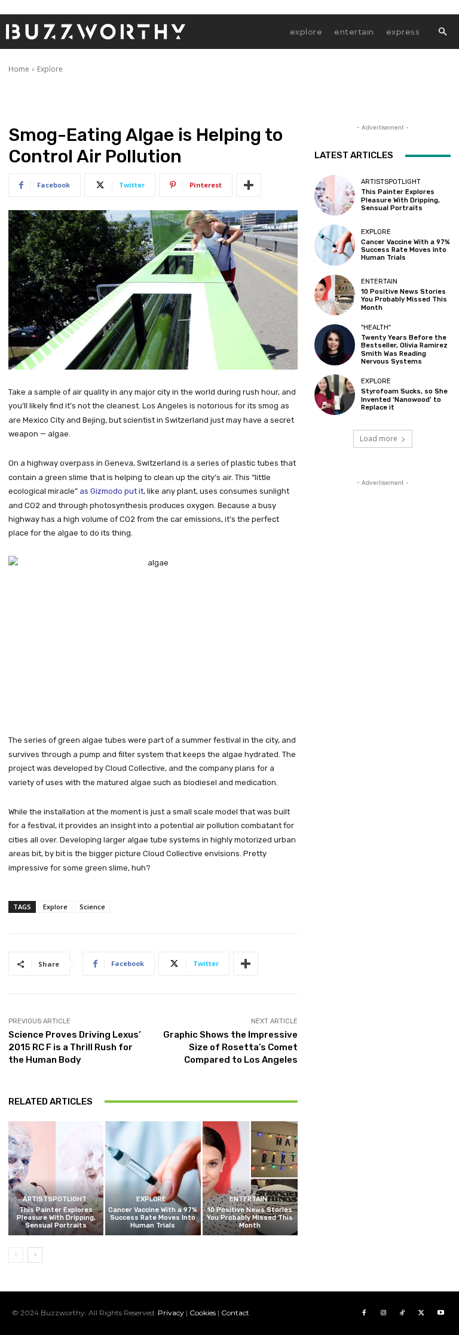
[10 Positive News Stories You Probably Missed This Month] (250, 1178)
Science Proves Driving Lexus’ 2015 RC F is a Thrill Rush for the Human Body (74, 1047)
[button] (442, 32)
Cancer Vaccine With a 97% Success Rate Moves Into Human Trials (152, 1217)
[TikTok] (402, 1312)
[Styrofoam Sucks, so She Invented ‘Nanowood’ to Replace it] (334, 394)
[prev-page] (15, 1255)
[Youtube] (440, 1312)
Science (92, 906)
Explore (50, 69)
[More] (248, 185)
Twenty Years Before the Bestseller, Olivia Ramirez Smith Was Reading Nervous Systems (404, 349)
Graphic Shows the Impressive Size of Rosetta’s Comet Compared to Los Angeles (230, 1047)
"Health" (376, 327)
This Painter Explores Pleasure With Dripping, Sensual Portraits (56, 1217)
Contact (235, 1312)
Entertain (248, 1199)
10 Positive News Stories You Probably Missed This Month (250, 1217)
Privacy (171, 1312)
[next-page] (34, 1255)
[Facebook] (364, 1312)
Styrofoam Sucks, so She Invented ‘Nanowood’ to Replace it (404, 399)
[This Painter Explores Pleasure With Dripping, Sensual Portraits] (55, 1178)
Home (18, 69)
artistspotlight (55, 1199)
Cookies (202, 1312)
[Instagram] (383, 1312)
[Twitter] (421, 1312)
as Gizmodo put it (111, 491)
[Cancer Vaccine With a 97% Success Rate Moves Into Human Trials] (152, 1178)
